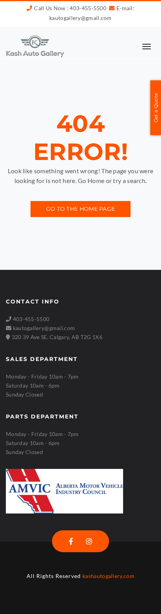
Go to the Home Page (80, 208)
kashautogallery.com (108, 576)
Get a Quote (156, 107)
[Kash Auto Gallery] (35, 45)
